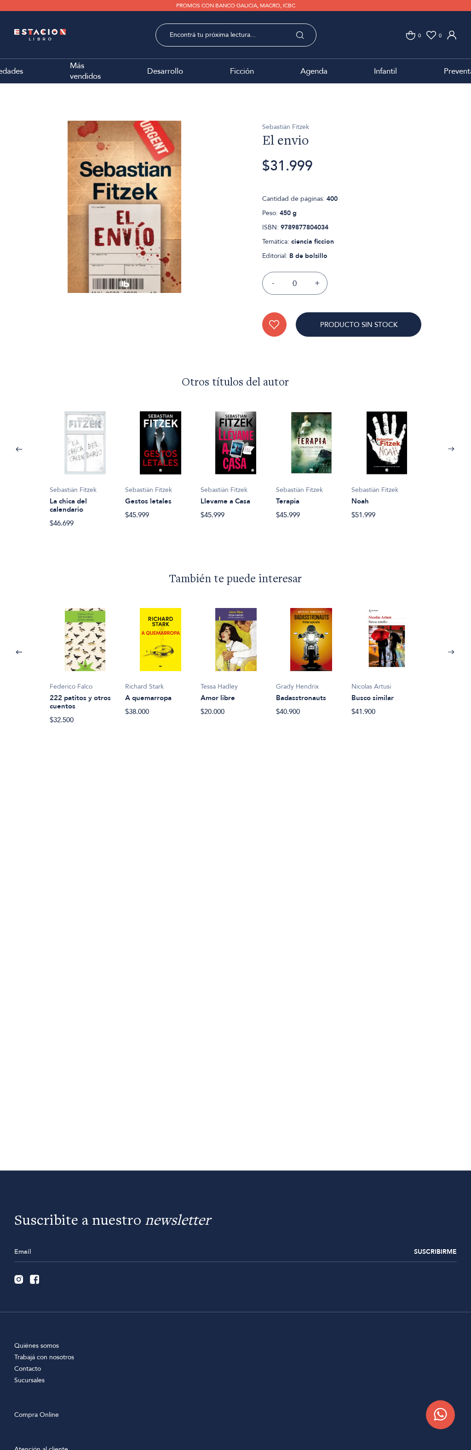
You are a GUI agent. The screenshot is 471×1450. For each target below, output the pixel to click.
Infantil (385, 71)
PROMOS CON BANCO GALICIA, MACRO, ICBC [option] (235, 5)
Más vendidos (85, 71)
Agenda (313, 71)
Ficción (242, 71)
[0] (410, 35)
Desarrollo (165, 71)
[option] (124, 222)
